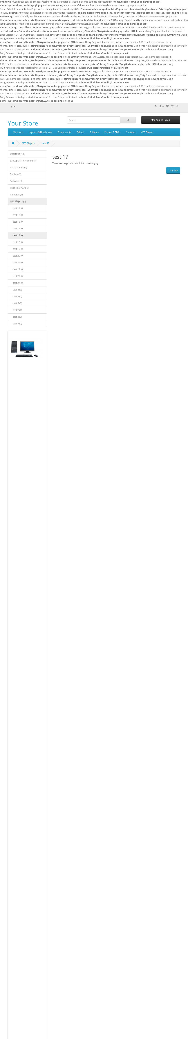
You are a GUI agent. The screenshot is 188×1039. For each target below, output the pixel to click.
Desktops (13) (17, 153)
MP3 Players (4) (18, 201)
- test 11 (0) (16, 208)
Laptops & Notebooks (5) (23, 160)
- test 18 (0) (16, 242)
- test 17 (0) (16, 235)
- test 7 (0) (16, 310)
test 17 (45, 143)
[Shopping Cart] (172, 106)
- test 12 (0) (16, 215)
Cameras (130, 132)
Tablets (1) (15, 174)
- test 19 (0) (16, 248)
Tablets (80, 132)
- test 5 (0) (16, 296)
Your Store (23, 123)
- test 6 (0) (16, 303)
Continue (173, 170)
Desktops (18, 132)
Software (94, 132)
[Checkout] (177, 106)
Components (64, 132)
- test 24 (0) (16, 282)
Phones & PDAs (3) (19, 187)
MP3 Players (147, 132)
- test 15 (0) (16, 221)
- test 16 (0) (16, 228)
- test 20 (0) (16, 255)
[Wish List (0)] (167, 106)
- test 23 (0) (16, 276)
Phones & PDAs (112, 132)
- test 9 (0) (16, 323)
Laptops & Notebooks (40, 132)
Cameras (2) (16, 194)
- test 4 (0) (16, 289)
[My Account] (162, 106)
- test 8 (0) (16, 316)
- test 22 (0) (16, 269)
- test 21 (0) (16, 262)
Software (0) (16, 181)
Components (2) (18, 167)
